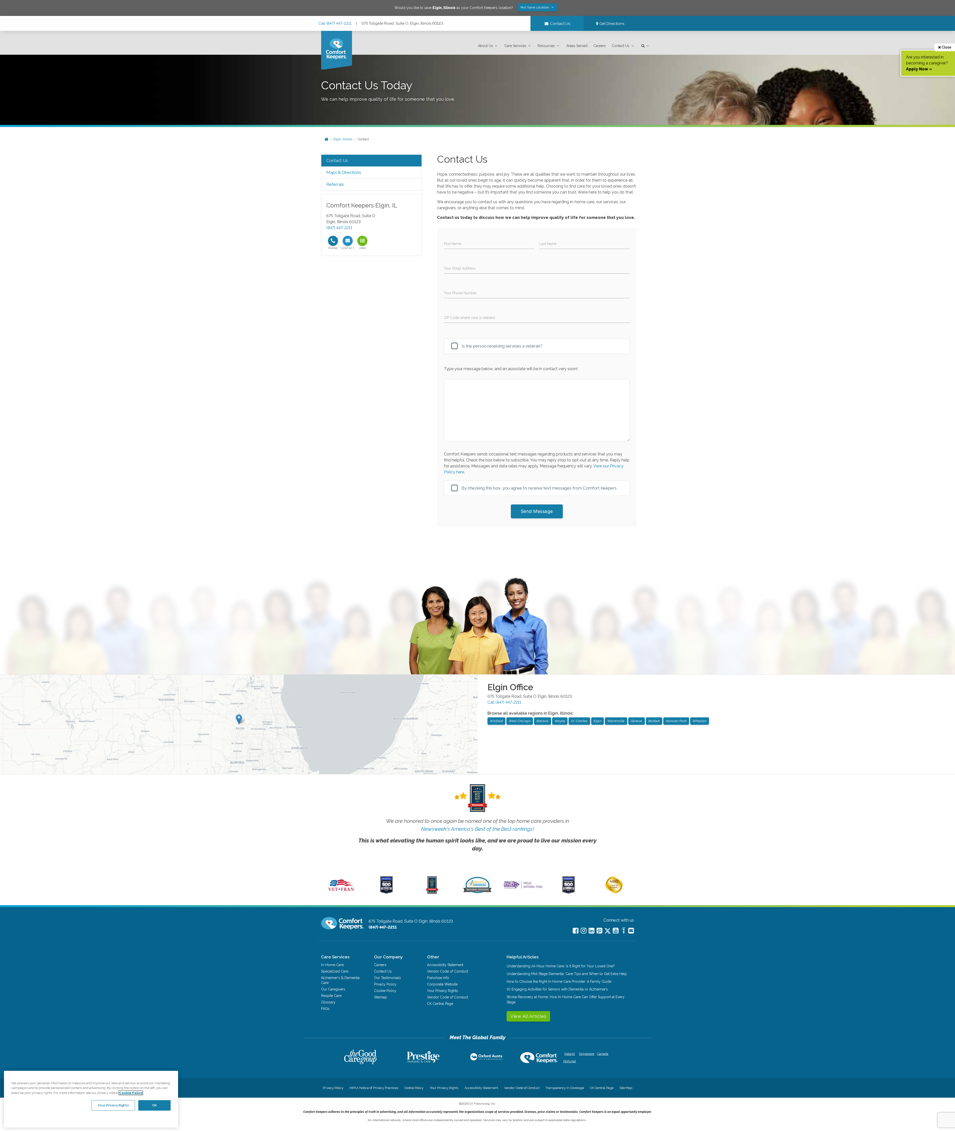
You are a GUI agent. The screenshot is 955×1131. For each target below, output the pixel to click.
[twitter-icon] (608, 931)
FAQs (325, 1009)
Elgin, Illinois (343, 139)
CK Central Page (440, 1004)
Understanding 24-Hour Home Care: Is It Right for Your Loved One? (561, 966)
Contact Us (620, 46)
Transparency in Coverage (565, 1088)
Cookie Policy (385, 991)
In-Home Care (332, 965)
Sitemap (380, 997)
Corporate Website (442, 984)
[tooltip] (333, 241)
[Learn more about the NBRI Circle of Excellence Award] (614, 892)
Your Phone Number (460, 293)
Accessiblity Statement (445, 965)
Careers (599, 46)
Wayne (560, 721)
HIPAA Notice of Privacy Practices (373, 1088)
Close (946, 47)
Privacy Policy (385, 984)
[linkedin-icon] (591, 930)
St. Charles (579, 721)
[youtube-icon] (616, 930)
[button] (488, 46)
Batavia (542, 721)
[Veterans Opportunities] (341, 892)
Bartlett (654, 721)
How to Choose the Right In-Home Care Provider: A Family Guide (559, 981)
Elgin (598, 721)
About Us (485, 46)
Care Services (515, 46)
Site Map (626, 1088)
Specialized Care (334, 971)
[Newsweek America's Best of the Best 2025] (432, 892)
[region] (91, 1099)
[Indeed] (623, 931)
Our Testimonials (387, 978)
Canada (602, 1054)
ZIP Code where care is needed (469, 318)
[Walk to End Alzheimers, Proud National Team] (523, 889)
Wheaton (700, 721)
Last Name (547, 244)
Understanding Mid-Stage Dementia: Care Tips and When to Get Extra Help (567, 974)
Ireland (569, 1054)
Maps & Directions (343, 172)
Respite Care (331, 996)
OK (154, 1105)
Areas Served (576, 46)
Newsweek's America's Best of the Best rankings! (477, 829)
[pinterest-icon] (599, 930)
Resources (546, 46)
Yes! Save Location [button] (535, 7)
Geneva (636, 721)
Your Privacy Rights (442, 991)
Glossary (328, 1002)
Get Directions (611, 23)
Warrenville (616, 721)
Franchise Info (438, 978)
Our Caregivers (333, 989)
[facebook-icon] (575, 930)
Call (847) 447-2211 (334, 23)
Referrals (335, 184)
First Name (452, 244)
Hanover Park (676, 721)
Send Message (537, 511)
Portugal (569, 1061)
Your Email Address (460, 268)
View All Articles (528, 1016)
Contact (363, 139)
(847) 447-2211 (339, 227)
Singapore (586, 1054)
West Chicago (519, 721)
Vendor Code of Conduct (447, 971)
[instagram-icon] (583, 930)
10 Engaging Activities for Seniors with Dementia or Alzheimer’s (557, 989)
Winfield (496, 721)
